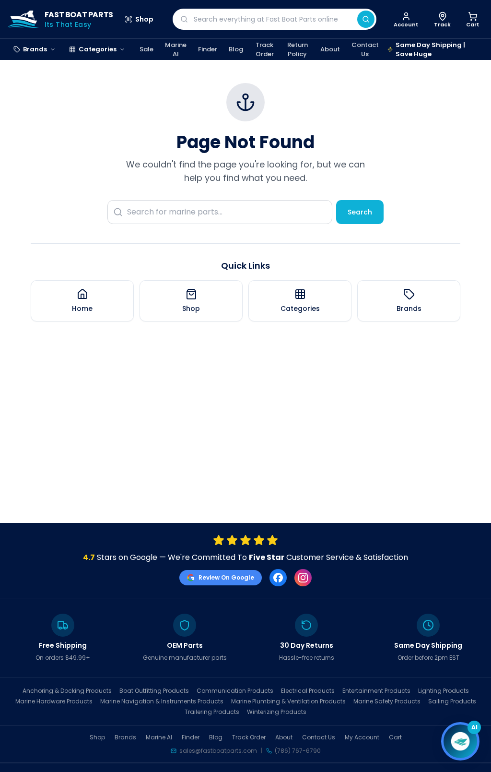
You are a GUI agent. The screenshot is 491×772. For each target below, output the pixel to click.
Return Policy (297, 49)
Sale (146, 49)
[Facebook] (278, 577)
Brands (35, 49)
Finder (207, 49)
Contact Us (365, 49)
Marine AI (176, 49)
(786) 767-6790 (298, 751)
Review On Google (226, 577)
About (330, 49)
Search (360, 212)
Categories (98, 49)
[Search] (365, 19)
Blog (236, 49)
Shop (144, 19)
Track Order (265, 49)
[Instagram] (303, 577)
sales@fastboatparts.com (218, 751)
